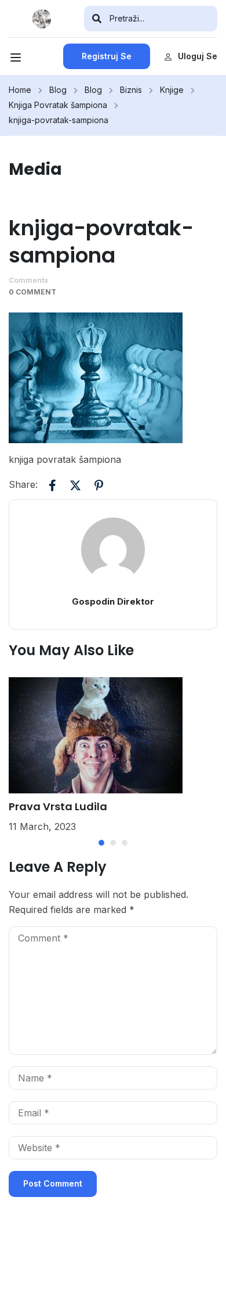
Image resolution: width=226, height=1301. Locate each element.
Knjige (172, 90)
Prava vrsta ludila (58, 806)
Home (20, 90)
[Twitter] (75, 485)
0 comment (32, 291)
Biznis (131, 90)
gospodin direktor (113, 601)
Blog (58, 90)
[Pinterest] (98, 485)
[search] (97, 18)
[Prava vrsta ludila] (96, 734)
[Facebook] (52, 485)
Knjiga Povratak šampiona (58, 105)
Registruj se (107, 56)
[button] (101, 843)
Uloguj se (197, 56)
